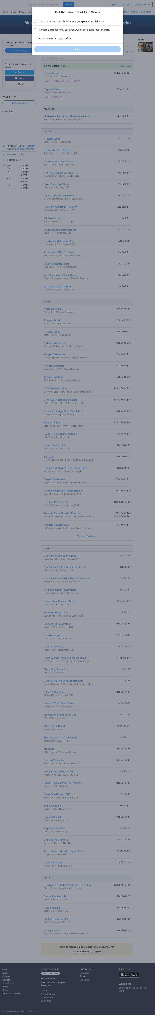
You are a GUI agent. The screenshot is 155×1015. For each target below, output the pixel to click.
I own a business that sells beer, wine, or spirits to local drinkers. (71, 21)
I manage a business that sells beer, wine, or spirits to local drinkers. (73, 29)
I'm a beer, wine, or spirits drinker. (55, 38)
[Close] (119, 12)
